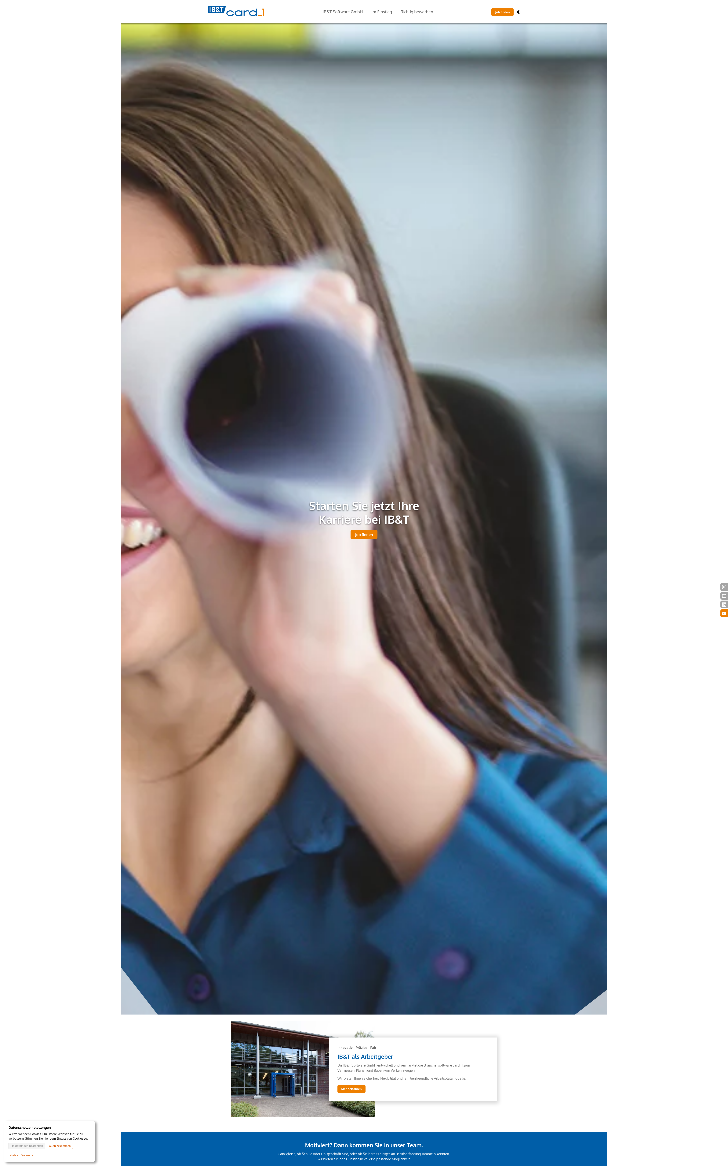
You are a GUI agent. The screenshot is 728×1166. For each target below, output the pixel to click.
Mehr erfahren (351, 1089)
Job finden (502, 12)
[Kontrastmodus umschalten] (518, 12)
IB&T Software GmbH (343, 11)
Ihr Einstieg (381, 11)
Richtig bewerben (417, 11)
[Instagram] (724, 587)
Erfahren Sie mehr (21, 1155)
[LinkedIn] (724, 604)
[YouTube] (724, 596)
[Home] (236, 12)
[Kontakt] (724, 613)
